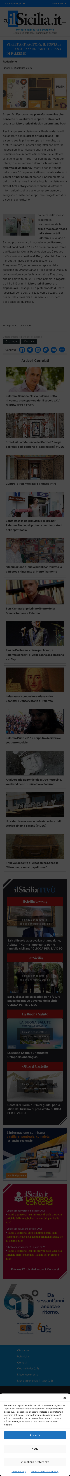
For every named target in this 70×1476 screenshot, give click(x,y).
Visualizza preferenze (35, 1462)
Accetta (35, 1435)
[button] (64, 1398)
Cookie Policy (19, 1471)
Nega (35, 1448)
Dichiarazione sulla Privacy (45, 1471)
